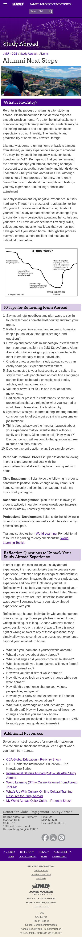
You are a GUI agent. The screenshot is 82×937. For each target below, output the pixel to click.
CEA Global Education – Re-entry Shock (33, 759)
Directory (27, 852)
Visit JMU (41, 878)
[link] (45, 840)
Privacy (44, 852)
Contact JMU (41, 906)
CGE (14, 53)
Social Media (27, 856)
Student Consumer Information (41, 925)
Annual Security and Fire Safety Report (41, 929)
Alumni (43, 53)
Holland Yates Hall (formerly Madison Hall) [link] (20, 818)
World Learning (46, 533)
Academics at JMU (41, 874)
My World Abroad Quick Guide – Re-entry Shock (38, 800)
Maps (44, 856)
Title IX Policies (41, 921)
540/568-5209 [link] (49, 819)
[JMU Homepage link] (41, 894)
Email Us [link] (46, 816)
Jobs (11, 856)
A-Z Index (9, 852)
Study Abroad (28, 53)
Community (59, 856)
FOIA (41, 913)
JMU (6, 53)
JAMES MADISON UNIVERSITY (45, 933)
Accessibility (62, 852)
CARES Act (41, 917)
